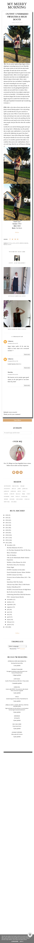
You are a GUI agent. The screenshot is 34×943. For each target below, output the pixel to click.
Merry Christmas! (12, 552)
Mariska (10, 372)
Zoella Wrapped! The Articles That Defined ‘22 (17, 698)
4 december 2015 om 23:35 (13, 343)
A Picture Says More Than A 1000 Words (18, 584)
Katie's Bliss (17, 679)
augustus (9, 607)
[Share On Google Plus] (18, 239)
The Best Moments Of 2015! (15, 547)
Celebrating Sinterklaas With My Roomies (18, 594)
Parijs (23, 494)
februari (9, 622)
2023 (6, 522)
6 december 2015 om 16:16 (13, 374)
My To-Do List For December (15, 592)
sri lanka (14, 501)
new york (7, 501)
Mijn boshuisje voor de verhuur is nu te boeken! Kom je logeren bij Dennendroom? (16, 709)
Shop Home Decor (17, 726)
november (10, 599)
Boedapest (7, 488)
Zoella (17, 696)
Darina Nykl (17, 687)
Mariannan (17, 716)
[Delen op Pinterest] (15, 239)
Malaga (18, 494)
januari (9, 624)
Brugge (14, 488)
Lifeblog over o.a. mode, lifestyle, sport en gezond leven (17, 705)
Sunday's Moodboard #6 (13, 587)
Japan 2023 (13, 491)
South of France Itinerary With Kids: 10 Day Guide (17, 681)
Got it (21, 941)
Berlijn (22, 486)
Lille (24, 491)
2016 (6, 540)
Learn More (14, 941)
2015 (6, 542)
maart (8, 619)
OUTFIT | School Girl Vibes (14, 575)
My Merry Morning (17, 6)
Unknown (10, 341)
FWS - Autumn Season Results (15, 597)
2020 (6, 530)
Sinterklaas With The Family (15, 582)
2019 (6, 532)
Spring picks (17, 718)
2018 (6, 535)
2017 (6, 537)
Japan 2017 (6, 491)
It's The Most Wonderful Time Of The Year (19, 550)
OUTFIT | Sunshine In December (16, 570)
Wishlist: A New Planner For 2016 (16, 562)
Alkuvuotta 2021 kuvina (16, 734)
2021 (6, 527)
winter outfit (7, 244)
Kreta (19, 491)
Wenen (6, 499)
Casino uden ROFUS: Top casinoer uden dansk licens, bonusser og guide (17, 689)
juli (8, 609)
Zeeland (12, 499)
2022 (6, 525)
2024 (6, 520)
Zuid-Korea (19, 499)
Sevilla (17, 496)
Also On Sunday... (12, 555)
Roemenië (6, 496)
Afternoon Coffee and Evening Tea (17, 661)
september (10, 604)
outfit (17, 243)
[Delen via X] (12, 239)
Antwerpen (7, 486)
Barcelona (15, 486)
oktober (9, 602)
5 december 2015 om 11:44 (13, 361)
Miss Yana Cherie (17, 724)
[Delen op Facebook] (10, 239)
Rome (12, 496)
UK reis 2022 (24, 496)
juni (8, 612)
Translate (22, 648)
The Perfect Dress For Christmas (16, 565)
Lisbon (6, 494)
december (9, 545)
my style (9, 243)
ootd (13, 243)
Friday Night (10, 567)
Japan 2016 (24, 488)
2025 (6, 517)
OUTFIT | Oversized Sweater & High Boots (19, 589)
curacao (27, 499)
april (8, 617)
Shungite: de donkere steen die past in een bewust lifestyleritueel (17, 672)
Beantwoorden (27, 354)
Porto (28, 494)
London (11, 494)
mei (8, 614)
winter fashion (24, 243)
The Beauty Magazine (16, 669)
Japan (19, 488)
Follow (17, 232)
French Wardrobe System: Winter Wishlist (18, 572)
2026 (6, 515)
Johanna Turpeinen (17, 732)
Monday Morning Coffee (17, 663)
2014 (6, 627)
